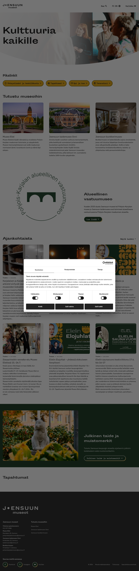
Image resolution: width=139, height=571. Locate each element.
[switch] (58, 298)
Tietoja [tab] (100, 269)
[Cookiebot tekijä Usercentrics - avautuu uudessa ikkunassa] (104, 262)
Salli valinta (69, 306)
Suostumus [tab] (39, 270)
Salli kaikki (99, 306)
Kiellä (40, 306)
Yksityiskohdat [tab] (69, 269)
